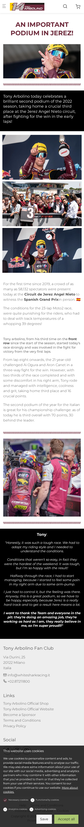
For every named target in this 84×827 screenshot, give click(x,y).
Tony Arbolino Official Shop (26, 703)
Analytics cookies (17, 809)
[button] (37, 513)
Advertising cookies (45, 809)
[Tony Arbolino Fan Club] (27, 6)
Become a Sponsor (19, 715)
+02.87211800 (18, 681)
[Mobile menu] (4, 6)
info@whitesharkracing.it (28, 675)
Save (44, 819)
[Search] (65, 6)
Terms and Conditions (22, 720)
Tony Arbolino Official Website (28, 709)
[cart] (78, 7)
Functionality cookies (47, 799)
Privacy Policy (14, 726)
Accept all (66, 819)
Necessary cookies (18, 799)
